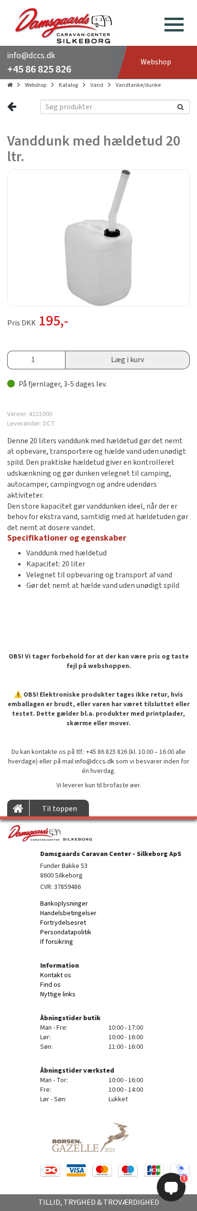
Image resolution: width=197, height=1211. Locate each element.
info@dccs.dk (31, 56)
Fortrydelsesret (63, 923)
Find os (50, 985)
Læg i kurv (127, 360)
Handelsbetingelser (68, 913)
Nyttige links (58, 994)
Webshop (35, 85)
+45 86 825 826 (39, 69)
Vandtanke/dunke (138, 85)
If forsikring (56, 942)
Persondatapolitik (65, 932)
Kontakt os (55, 975)
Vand (96, 85)
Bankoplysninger (64, 903)
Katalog (68, 85)
